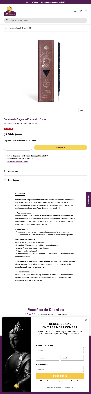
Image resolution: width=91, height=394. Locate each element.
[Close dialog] (86, 320)
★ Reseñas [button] (88, 199)
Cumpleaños (42, 364)
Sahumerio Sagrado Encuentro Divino (20, 28)
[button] (80, 11)
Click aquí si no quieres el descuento (60, 387)
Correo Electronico (44, 345)
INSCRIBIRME (60, 375)
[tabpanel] (45, 242)
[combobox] (45, 20)
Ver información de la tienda (17, 162)
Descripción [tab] (20, 193)
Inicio (5, 28)
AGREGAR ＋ (60, 147)
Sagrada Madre (9, 124)
